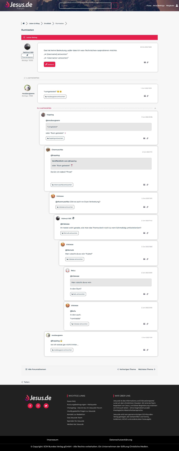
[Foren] (24, 23)
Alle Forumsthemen (36, 369)
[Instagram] (38, 405)
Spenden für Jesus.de (75, 421)
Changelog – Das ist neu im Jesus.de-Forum (84, 408)
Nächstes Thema (146, 369)
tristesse (60, 196)
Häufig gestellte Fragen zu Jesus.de (81, 411)
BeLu (73, 270)
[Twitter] (46, 405)
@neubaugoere (53, 120)
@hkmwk (69, 250)
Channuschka (57, 150)
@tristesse (65, 224)
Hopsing (50, 115)
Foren (149, 6)
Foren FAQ (71, 401)
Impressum (52, 440)
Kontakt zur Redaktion (76, 414)
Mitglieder (170, 6)
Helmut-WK (28, 52)
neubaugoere (28, 93)
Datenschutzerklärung (120, 440)
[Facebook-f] (30, 405)
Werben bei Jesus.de (75, 424)
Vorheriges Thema (127, 369)
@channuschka (62, 202)
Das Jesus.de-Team (74, 418)
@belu (73, 311)
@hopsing (55, 155)
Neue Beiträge (159, 6)
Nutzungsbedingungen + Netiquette (82, 404)
